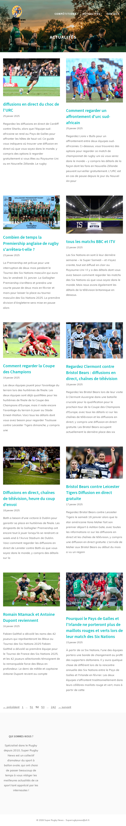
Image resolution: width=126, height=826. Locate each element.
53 (43, 707)
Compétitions (65, 14)
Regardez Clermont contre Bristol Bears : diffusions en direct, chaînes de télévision (91, 372)
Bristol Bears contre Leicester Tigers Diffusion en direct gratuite (92, 492)
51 (32, 707)
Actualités (91, 14)
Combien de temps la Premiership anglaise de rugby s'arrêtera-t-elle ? (31, 243)
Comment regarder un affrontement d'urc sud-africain (88, 116)
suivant (64, 707)
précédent (11, 707)
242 (54, 707)
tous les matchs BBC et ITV (90, 241)
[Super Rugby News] (17, 13)
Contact (113, 14)
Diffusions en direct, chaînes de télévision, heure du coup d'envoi (29, 498)
